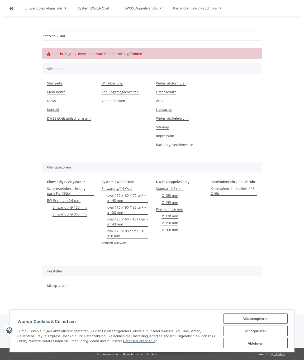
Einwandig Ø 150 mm (70, 207)
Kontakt (53, 109)
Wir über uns (112, 83)
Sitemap (162, 127)
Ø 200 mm (170, 230)
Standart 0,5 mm (169, 188)
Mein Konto (56, 92)
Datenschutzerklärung (140, 341)
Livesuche (164, 109)
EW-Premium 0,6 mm (63, 200)
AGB (159, 100)
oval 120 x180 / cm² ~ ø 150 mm (125, 233)
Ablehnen (255, 343)
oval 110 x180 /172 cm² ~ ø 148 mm (126, 198)
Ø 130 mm (170, 216)
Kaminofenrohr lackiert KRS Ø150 (233, 191)
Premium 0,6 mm (169, 209)
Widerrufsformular (171, 83)
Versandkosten (113, 100)
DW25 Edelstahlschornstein (69, 118)
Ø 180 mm (170, 202)
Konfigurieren (255, 331)
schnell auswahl (114, 243)
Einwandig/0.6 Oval (117, 188)
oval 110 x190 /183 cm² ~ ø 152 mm (126, 210)
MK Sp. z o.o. (57, 285)
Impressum (165, 136)
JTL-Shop (279, 354)
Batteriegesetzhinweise (174, 144)
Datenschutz (166, 92)
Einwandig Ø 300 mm (70, 214)
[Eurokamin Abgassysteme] (11, 8)
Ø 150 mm (170, 195)
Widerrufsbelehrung (172, 118)
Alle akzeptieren (255, 319)
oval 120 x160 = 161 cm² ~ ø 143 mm (127, 221)
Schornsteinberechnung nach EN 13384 (66, 191)
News (51, 100)
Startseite (54, 83)
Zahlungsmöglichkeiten (120, 92)
